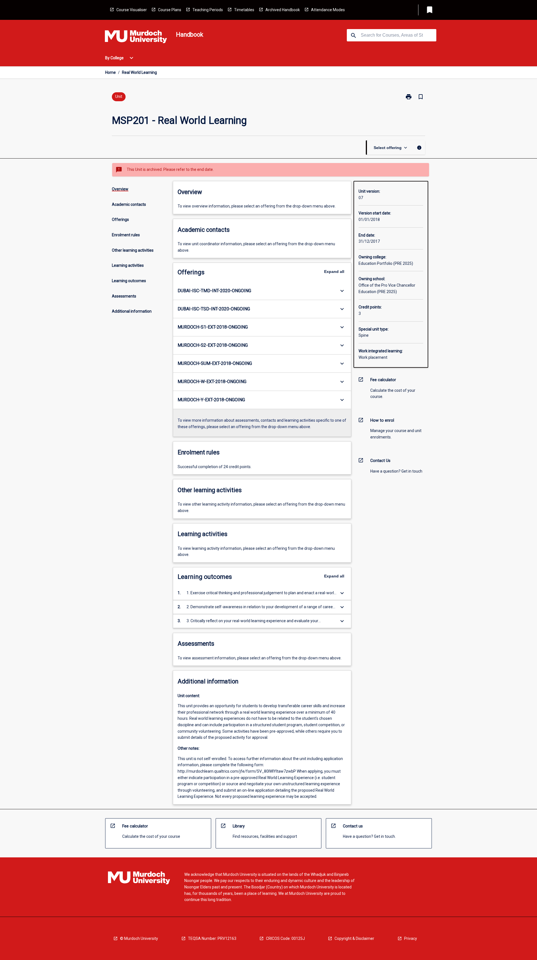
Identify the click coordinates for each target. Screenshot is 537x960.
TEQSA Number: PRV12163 (212, 938)
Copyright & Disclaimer (354, 938)
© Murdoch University (139, 938)
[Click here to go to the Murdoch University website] (136, 37)
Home (110, 72)
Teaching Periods (207, 10)
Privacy (410, 938)
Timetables (244, 10)
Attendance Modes (328, 10)
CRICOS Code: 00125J (285, 938)
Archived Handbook (282, 10)
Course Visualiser (131, 10)
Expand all (334, 271)
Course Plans (169, 10)
